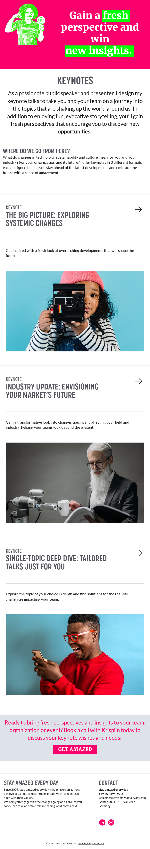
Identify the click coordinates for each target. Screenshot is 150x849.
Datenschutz (84, 843)
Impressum (98, 843)
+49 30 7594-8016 (111, 793)
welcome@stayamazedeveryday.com (122, 797)
